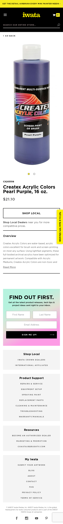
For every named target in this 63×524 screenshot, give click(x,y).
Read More (9, 267)
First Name (18, 315)
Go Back (10, 36)
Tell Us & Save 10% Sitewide (60, 227)
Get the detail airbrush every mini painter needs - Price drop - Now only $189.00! (31, 5)
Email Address (31, 325)
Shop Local (31, 213)
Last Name (44, 315)
